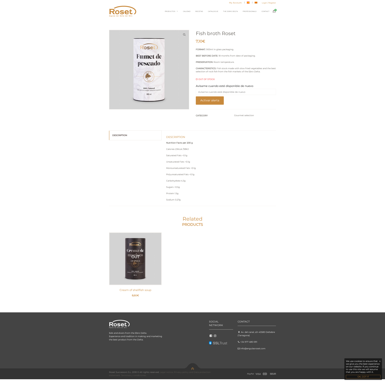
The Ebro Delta (230, 11)
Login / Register (269, 3)
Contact (266, 11)
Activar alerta (209, 100)
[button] (184, 34)
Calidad (187, 11)
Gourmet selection (244, 115)
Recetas (199, 11)
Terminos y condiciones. (133, 375)
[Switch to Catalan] (256, 2)
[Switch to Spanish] (248, 2)
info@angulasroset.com (252, 348)
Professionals (250, 11)
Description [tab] (119, 135)
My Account (235, 2)
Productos (170, 11)
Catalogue (213, 11)
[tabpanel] (135, 264)
